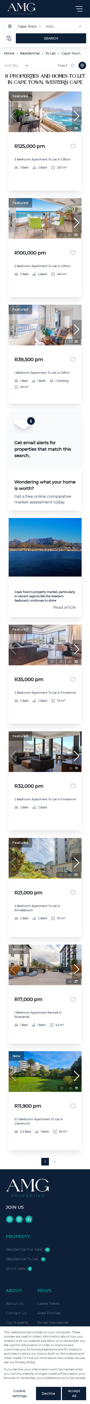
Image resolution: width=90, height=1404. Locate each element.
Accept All (74, 1393)
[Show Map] (82, 65)
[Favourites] (73, 146)
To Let (50, 53)
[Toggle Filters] (9, 38)
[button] (40, 26)
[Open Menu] (79, 9)
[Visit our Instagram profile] (19, 1219)
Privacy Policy (25, 1362)
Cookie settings (19, 1393)
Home (9, 53)
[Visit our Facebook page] (9, 1219)
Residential (30, 53)
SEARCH (51, 38)
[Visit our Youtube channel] (29, 1219)
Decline (48, 1393)
